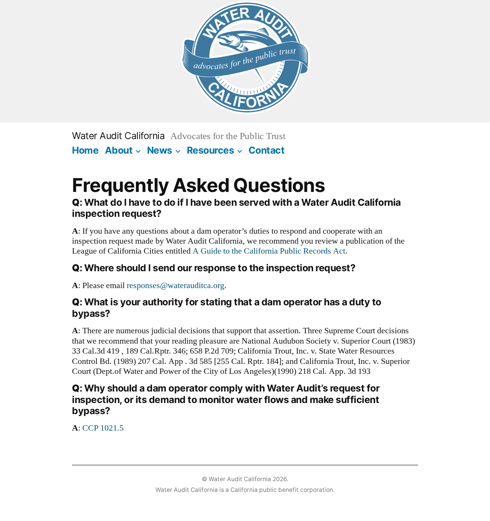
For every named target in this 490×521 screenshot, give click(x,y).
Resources (210, 150)
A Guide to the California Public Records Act (269, 251)
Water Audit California (118, 135)
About (119, 150)
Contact (266, 150)
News (159, 150)
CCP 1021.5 (103, 428)
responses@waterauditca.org (175, 285)
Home (85, 150)
